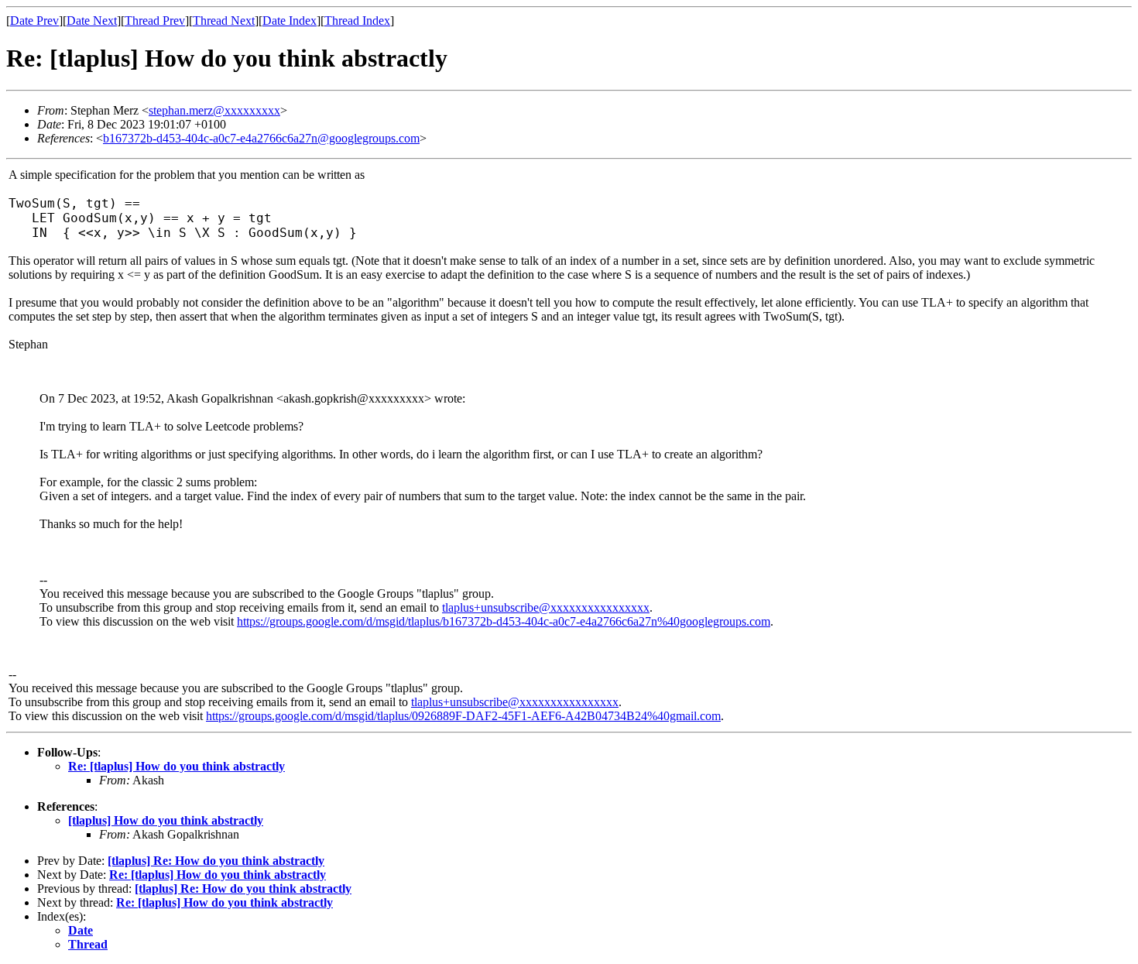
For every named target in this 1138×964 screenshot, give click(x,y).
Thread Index (357, 20)
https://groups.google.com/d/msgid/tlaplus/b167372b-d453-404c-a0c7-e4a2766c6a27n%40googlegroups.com (503, 621)
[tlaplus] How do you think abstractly (165, 820)
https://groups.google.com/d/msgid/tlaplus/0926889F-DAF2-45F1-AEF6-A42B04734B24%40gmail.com (463, 715)
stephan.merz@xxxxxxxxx (214, 110)
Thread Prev (155, 20)
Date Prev (34, 20)
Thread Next (224, 20)
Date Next (92, 20)
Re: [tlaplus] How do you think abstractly (176, 766)
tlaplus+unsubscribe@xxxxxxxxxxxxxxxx (546, 607)
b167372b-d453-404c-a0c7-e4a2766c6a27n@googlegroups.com (261, 138)
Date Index (289, 20)
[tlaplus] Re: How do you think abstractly (216, 860)
